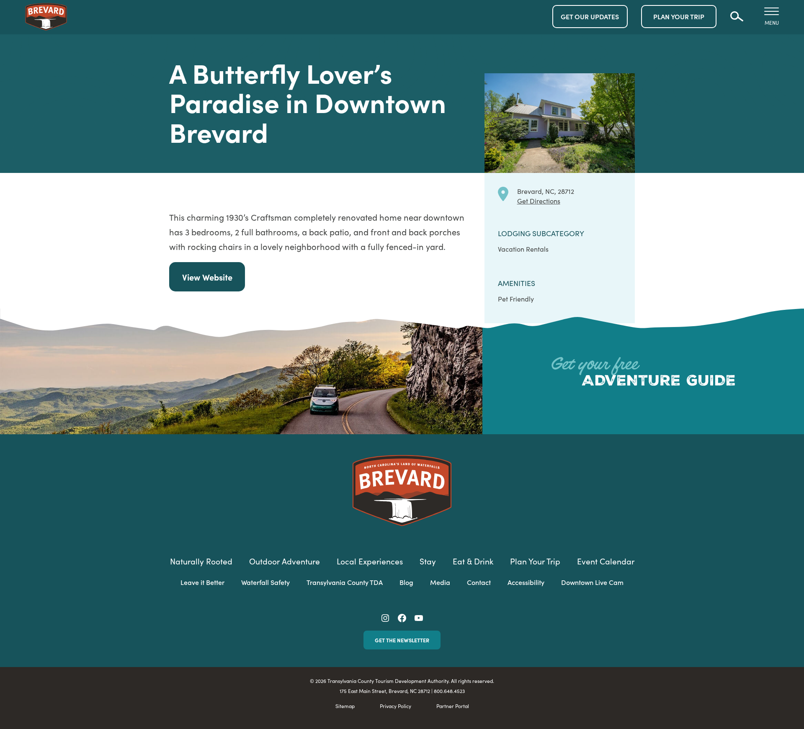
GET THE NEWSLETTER (402, 640)
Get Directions (538, 200)
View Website (207, 277)
